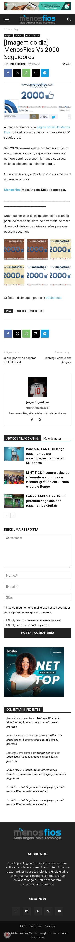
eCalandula (53, 298)
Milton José (13, 770)
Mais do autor (52, 438)
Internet (19, 35)
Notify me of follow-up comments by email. (35, 620)
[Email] (36, 73)
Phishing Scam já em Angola (57, 360)
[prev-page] (6, 515)
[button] (6, 19)
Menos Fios (12, 190)
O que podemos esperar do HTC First (20, 360)
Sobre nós (35, 926)
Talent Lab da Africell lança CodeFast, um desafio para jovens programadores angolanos (36, 774)
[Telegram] (45, 73)
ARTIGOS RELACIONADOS (22, 438)
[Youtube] (59, 911)
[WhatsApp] (26, 73)
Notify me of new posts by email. (28, 625)
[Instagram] (27, 911)
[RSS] (38, 911)
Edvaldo (11, 787)
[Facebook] (8, 73)
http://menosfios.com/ (37, 407)
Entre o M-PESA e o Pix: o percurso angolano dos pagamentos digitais (45, 500)
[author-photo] (37, 396)
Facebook (21, 310)
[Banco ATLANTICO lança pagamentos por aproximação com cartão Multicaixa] (14, 454)
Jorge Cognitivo (17, 63)
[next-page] (12, 515)
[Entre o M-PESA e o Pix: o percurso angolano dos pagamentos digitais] (14, 501)
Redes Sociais (32, 35)
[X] (17, 73)
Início (7, 29)
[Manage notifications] (7, 935)
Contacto (50, 926)
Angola (17, 29)
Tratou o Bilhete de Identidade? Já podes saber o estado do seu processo (33, 722)
